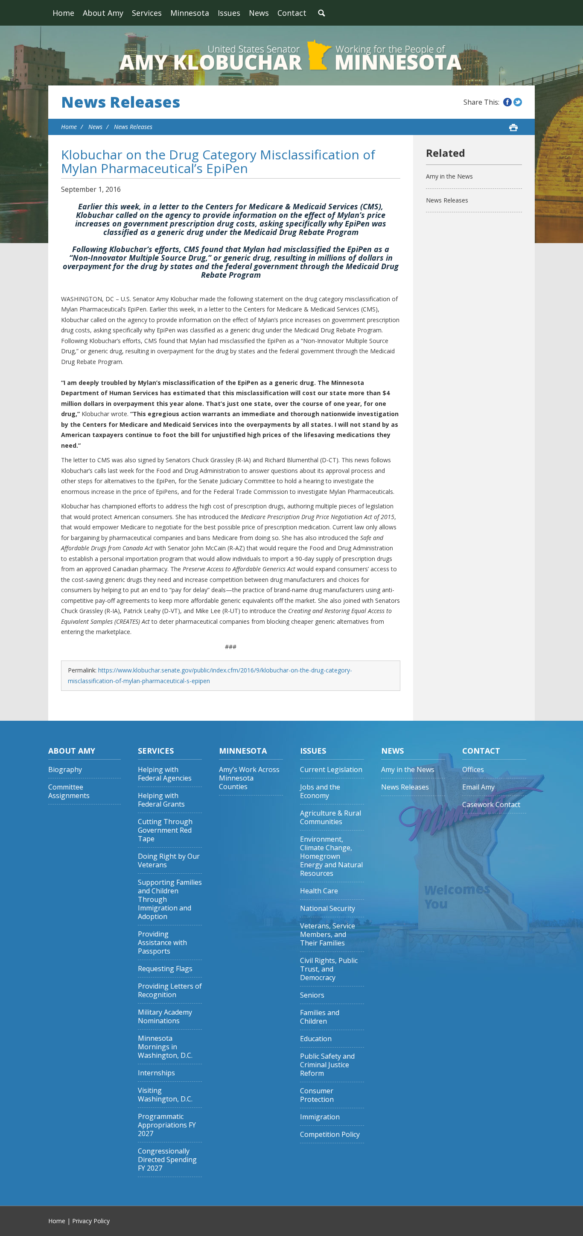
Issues (229, 13)
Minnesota (189, 13)
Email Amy (478, 787)
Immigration (320, 1117)
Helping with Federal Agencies (165, 774)
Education (316, 1038)
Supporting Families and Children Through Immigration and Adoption (170, 899)
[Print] (513, 127)
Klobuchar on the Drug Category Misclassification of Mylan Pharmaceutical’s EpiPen (218, 161)
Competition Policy (330, 1134)
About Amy (103, 13)
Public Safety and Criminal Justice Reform (327, 1065)
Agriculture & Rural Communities (330, 817)
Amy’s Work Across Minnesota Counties (249, 778)
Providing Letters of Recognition (170, 990)
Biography (65, 769)
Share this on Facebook (507, 102)
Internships (156, 1073)
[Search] (321, 13)
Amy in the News (449, 176)
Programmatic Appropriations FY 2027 (167, 1125)
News (259, 13)
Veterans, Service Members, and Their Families (327, 935)
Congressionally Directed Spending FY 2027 (167, 1160)
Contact (291, 13)
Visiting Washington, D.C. (165, 1095)
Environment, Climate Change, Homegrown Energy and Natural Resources (331, 856)
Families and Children (319, 1017)
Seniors (312, 995)
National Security (327, 908)
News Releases (120, 102)
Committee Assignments (69, 791)
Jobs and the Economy (320, 791)
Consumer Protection (317, 1095)
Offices (473, 769)
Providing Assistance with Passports (162, 943)
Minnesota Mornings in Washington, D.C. (165, 1047)
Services (147, 13)
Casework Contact (491, 804)
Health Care (319, 891)
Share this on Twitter (517, 102)
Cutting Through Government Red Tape (165, 830)
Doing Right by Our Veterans (169, 860)
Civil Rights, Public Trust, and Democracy (329, 969)
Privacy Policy (91, 1221)
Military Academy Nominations (165, 1016)
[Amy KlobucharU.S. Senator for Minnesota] (291, 55)
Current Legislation (331, 769)
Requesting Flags (165, 968)
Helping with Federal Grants (161, 800)
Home (63, 13)
